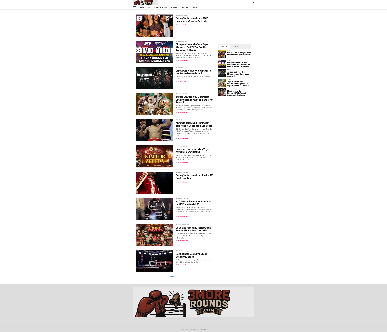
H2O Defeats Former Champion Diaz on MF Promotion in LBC (193, 203)
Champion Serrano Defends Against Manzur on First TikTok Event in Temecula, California (193, 47)
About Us (185, 7)
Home (142, 7)
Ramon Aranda (182, 81)
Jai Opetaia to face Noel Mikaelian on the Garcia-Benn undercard (194, 72)
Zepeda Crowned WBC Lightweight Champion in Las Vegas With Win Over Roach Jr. (194, 99)
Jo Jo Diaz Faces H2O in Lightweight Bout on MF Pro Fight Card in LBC (193, 229)
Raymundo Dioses (183, 25)
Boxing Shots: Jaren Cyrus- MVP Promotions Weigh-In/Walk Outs (192, 19)
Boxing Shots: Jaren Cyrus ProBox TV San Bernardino (194, 177)
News (149, 7)
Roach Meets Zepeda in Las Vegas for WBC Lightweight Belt (192, 150)
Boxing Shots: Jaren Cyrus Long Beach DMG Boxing (191, 255)
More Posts (174, 276)
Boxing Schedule (160, 7)
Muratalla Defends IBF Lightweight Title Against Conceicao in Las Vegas (194, 124)
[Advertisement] (234, 28)
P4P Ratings (174, 7)
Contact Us (196, 7)
